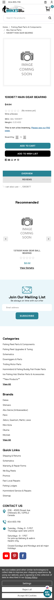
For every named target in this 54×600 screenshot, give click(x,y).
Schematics (8, 354)
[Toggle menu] (4, 4)
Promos (6, 475)
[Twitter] (15, 160)
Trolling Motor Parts (12, 364)
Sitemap (7, 495)
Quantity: (9, 137)
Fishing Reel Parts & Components (26, 27)
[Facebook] (6, 160)
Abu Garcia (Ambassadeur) (15, 410)
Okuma (6, 430)
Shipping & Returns (12, 455)
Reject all (27, 589)
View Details (27, 267)
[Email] (9, 160)
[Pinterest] (18, 160)
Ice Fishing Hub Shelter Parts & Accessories (23, 374)
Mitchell (6, 435)
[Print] (12, 160)
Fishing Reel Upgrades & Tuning (18, 349)
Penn (5, 415)
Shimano (7, 405)
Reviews (27, 179)
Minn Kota (7, 425)
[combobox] (28, 17)
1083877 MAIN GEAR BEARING (19, 33)
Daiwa (5, 400)
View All (7, 384)
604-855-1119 (14, 521)
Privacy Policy (31, 577)
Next (48, 239)
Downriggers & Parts (12, 359)
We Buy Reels (9, 470)
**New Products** (11, 379)
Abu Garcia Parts (13, 30)
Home (5, 27)
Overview (27, 173)
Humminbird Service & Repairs (17, 490)
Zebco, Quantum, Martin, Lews (17, 420)
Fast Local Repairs (11, 480)
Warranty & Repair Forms (14, 465)
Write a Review (11, 114)
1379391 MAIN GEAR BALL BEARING (27, 251)
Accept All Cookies (27, 595)
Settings (27, 583)
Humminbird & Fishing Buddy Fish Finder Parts (24, 369)
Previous (5, 239)
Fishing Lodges (10, 485)
